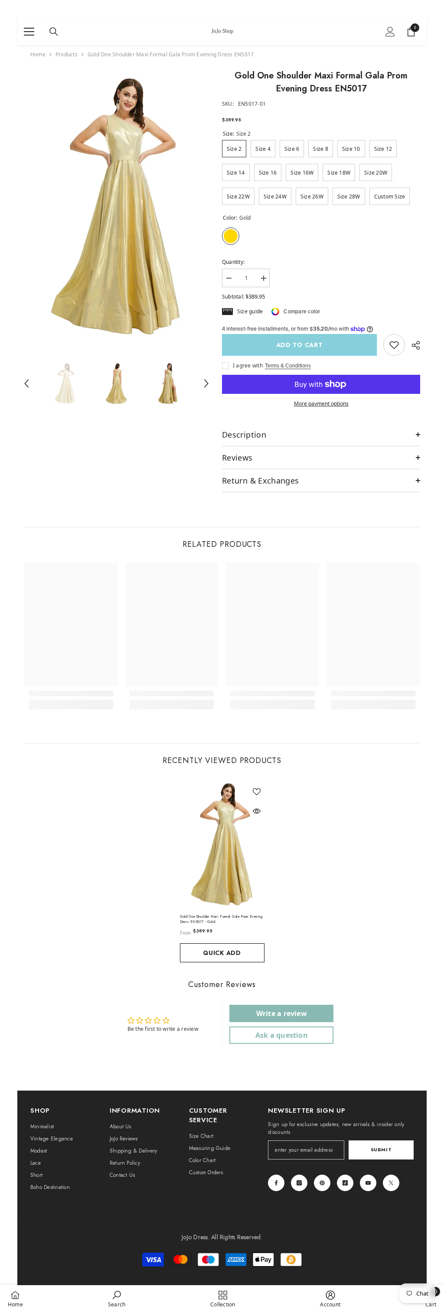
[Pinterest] (322, 1183)
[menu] (29, 31)
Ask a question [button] (281, 1035)
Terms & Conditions (288, 366)
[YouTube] (368, 1183)
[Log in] (390, 31)
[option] (116, 206)
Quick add (222, 952)
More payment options (321, 403)
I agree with (248, 365)
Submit (381, 1149)
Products (67, 54)
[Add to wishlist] (256, 791)
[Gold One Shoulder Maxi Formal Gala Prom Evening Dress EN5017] (222, 844)
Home (38, 54)
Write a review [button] (281, 1013)
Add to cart (299, 345)
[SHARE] (412, 345)
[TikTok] (345, 1183)
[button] (26, 383)
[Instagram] (299, 1183)
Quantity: (233, 262)
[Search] (54, 31)
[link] (394, 345)
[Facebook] (276, 1183)
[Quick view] (256, 811)
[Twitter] (391, 1183)
